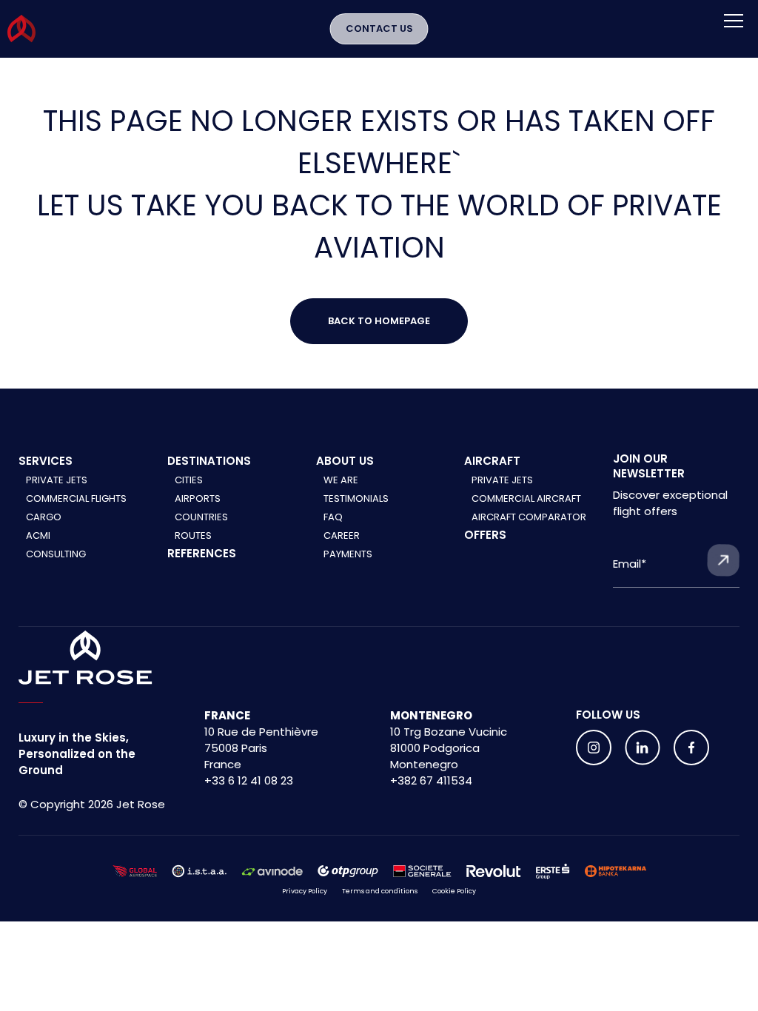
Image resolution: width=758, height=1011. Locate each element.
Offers (485, 535)
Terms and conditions (379, 891)
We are (340, 480)
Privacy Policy (304, 891)
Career (341, 535)
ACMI (38, 535)
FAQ (333, 517)
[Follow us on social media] (593, 747)
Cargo (43, 517)
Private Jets (56, 480)
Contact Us (379, 28)
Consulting (56, 554)
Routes (193, 535)
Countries (201, 517)
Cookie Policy (454, 891)
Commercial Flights (76, 498)
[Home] (85, 658)
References (201, 553)
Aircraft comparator (529, 517)
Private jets (502, 480)
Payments (347, 554)
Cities (189, 480)
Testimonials (356, 498)
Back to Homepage (379, 321)
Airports (198, 498)
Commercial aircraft (526, 498)
